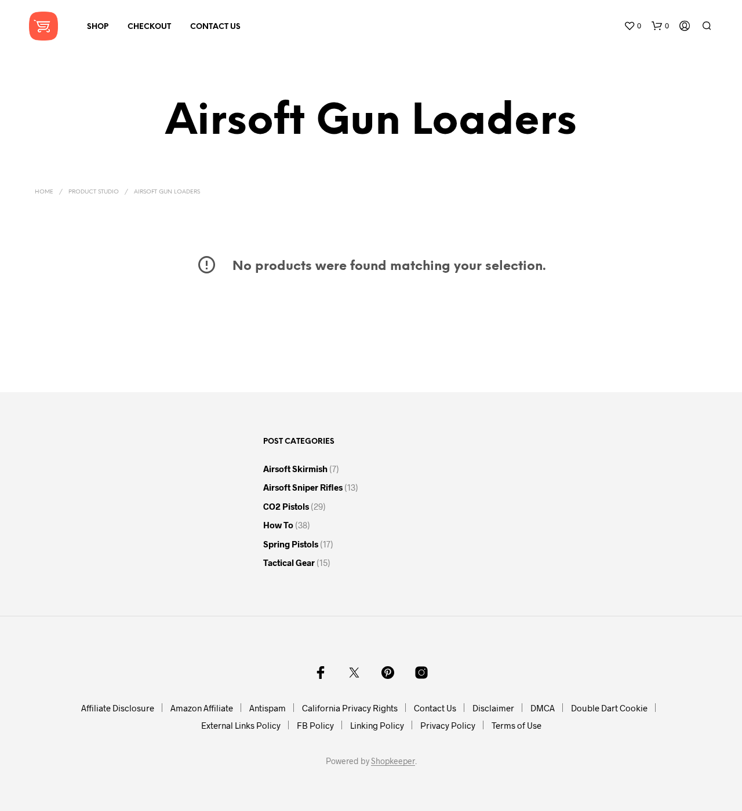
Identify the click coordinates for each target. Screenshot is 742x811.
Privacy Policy (447, 725)
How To (278, 525)
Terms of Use (516, 725)
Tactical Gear (289, 562)
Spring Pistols (290, 544)
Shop (97, 27)
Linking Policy (377, 725)
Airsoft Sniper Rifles (303, 487)
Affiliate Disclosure (117, 708)
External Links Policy (241, 725)
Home (44, 192)
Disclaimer (493, 708)
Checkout (149, 27)
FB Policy (315, 725)
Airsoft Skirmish (295, 468)
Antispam (267, 708)
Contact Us (215, 27)
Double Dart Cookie (609, 708)
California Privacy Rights (350, 708)
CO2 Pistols (286, 506)
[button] (632, 26)
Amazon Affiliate (201, 708)
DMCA (542, 708)
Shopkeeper (393, 761)
